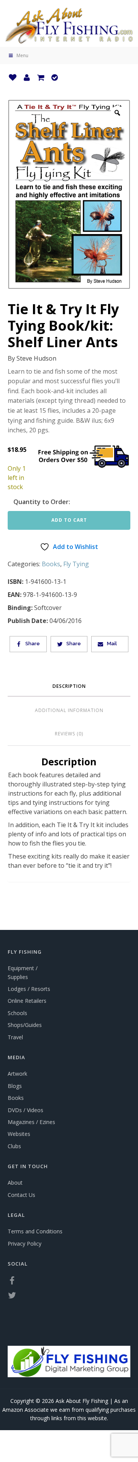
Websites (19, 1133)
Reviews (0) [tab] (69, 733)
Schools (17, 1013)
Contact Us (21, 1194)
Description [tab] (69, 686)
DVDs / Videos (25, 1110)
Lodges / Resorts (29, 988)
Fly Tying (76, 564)
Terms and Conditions (35, 1231)
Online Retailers (27, 1000)
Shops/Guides (25, 1025)
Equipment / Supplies (23, 972)
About (15, 1182)
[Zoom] (117, 113)
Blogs (15, 1085)
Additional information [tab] (69, 710)
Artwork (17, 1073)
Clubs (14, 1146)
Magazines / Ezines (31, 1122)
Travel (15, 1037)
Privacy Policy (24, 1243)
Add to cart (69, 520)
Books (51, 564)
